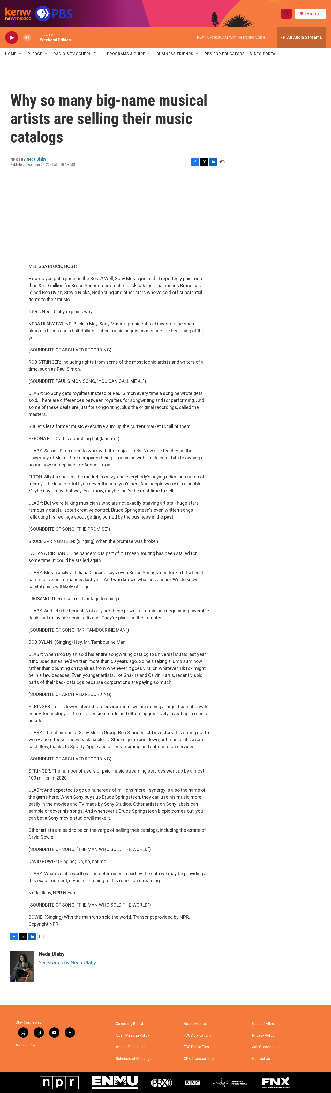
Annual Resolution (131, 1047)
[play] (11, 38)
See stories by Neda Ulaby (67, 962)
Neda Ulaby (36, 159)
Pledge (35, 54)
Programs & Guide (126, 54)
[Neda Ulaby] (22, 966)
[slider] (35, 37)
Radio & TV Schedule (75, 54)
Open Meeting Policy (132, 1035)
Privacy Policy (263, 1035)
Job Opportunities (266, 1047)
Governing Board (129, 1024)
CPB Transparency (199, 1059)
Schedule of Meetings (134, 1059)
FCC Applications (197, 1035)
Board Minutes (196, 1024)
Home (11, 54)
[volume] (27, 37)
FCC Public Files (196, 1047)
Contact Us (261, 1059)
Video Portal (263, 54)
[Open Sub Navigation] (20, 54)
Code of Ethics (264, 1024)
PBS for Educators (225, 54)
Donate (313, 13)
